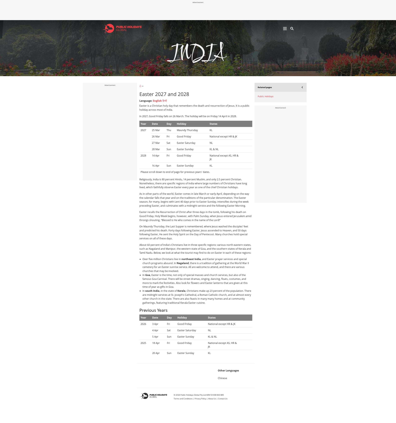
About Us (212, 398)
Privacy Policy (200, 398)
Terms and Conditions (183, 398)
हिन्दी (164, 100)
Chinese (222, 378)
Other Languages (228, 370)
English (157, 100)
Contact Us (223, 398)
